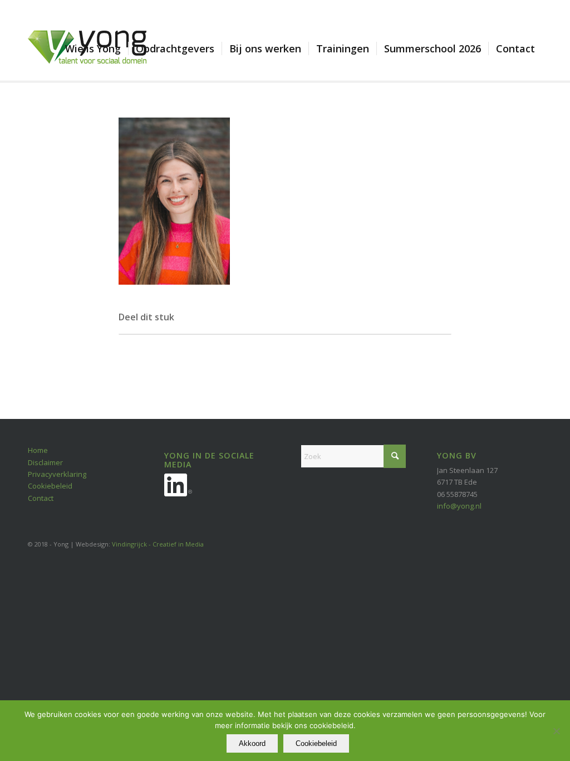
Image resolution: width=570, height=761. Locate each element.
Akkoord (252, 743)
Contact (40, 498)
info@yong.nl (459, 506)
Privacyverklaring (57, 474)
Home (38, 450)
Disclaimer (45, 462)
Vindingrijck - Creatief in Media (158, 544)
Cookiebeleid (50, 486)
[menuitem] (93, 48)
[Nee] (556, 730)
